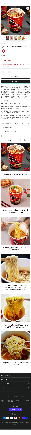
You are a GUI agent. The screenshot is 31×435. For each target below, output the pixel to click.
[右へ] (28, 38)
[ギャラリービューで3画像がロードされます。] (15, 38)
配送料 (6, 56)
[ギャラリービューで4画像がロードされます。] (19, 38)
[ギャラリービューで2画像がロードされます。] (11, 38)
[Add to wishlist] (3, 51)
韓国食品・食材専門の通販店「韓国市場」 (15, 422)
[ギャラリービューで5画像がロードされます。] (23, 38)
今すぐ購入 (15, 81)
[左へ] (3, 38)
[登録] (29, 396)
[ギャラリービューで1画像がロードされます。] (7, 38)
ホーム (2, 43)
